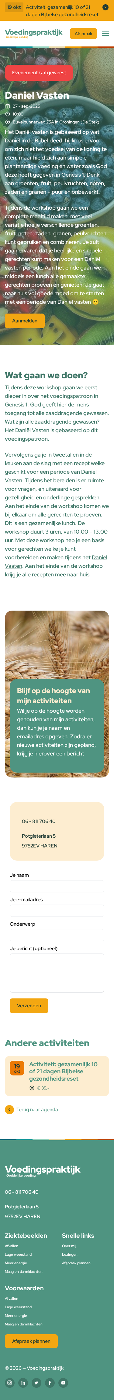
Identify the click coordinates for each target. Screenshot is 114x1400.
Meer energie (16, 1263)
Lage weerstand (18, 1254)
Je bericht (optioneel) (33, 948)
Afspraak (83, 33)
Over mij (69, 1246)
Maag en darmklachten (24, 1271)
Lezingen (70, 1254)
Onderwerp (22, 924)
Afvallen (11, 1246)
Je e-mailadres (26, 899)
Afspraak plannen (76, 1263)
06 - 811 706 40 (39, 821)
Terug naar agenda (37, 1109)
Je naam (19, 875)
